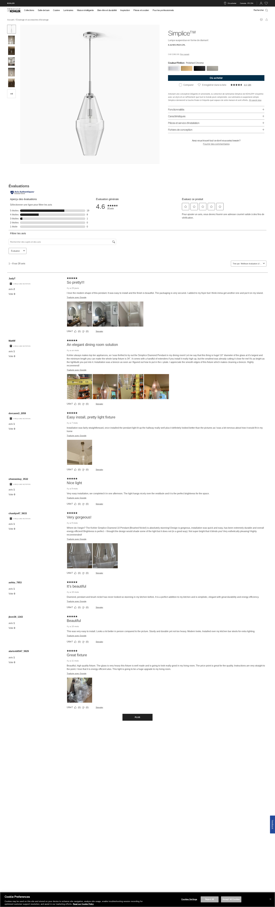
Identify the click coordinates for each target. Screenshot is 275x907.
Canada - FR (245, 3)
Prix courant (184, 54)
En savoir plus (255, 100)
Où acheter (232, 3)
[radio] (173, 68)
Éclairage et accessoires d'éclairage (32, 19)
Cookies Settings (189, 899)
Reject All (209, 899)
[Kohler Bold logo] (14, 10)
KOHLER (11, 3)
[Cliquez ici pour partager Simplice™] (266, 19)
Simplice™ (55, 19)
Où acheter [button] (216, 78)
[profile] (261, 3)
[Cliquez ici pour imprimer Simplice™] (261, 19)
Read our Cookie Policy (83, 904)
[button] (11, 29)
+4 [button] (11, 93)
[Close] (270, 899)
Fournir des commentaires (216, 144)
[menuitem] (30, 10)
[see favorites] (266, 3)
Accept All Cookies (231, 899)
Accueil (10, 19)
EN (252, 3)
